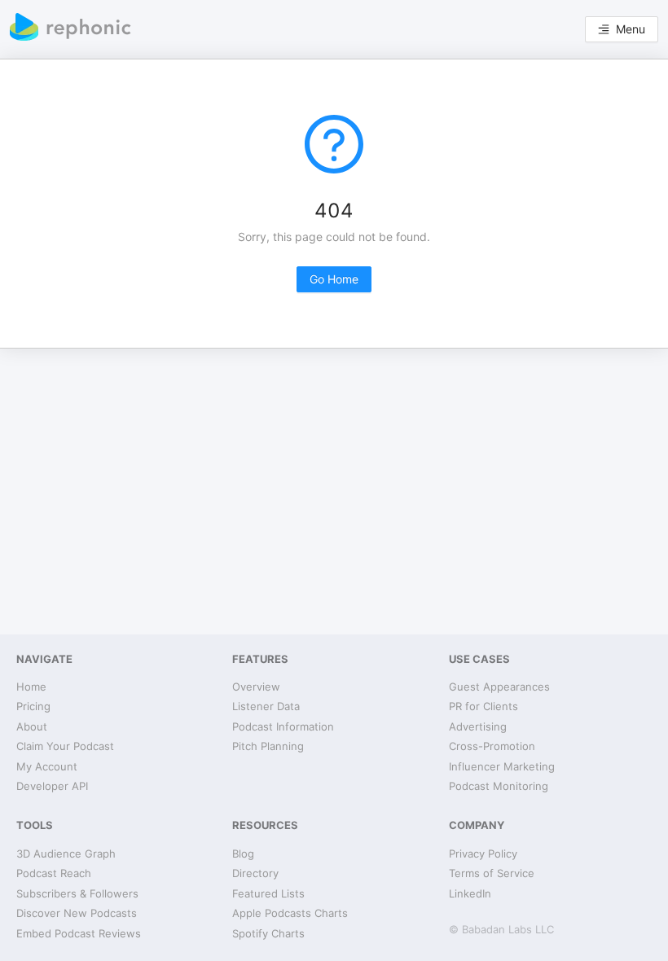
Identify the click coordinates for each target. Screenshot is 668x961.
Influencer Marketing (502, 766)
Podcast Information (283, 726)
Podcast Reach (53, 873)
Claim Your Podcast (65, 746)
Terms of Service (491, 873)
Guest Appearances (499, 686)
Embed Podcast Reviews (78, 933)
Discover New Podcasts (76, 912)
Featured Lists (268, 893)
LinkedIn (470, 893)
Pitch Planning (268, 746)
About (31, 726)
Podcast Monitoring (498, 785)
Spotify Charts (268, 933)
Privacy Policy (483, 853)
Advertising (478, 726)
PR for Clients (483, 706)
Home (31, 686)
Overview (256, 686)
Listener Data (266, 706)
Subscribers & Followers (77, 893)
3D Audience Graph (66, 853)
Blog (243, 853)
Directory (255, 873)
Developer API (52, 785)
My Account (46, 766)
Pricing (33, 706)
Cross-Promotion (492, 746)
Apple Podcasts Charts (290, 912)
